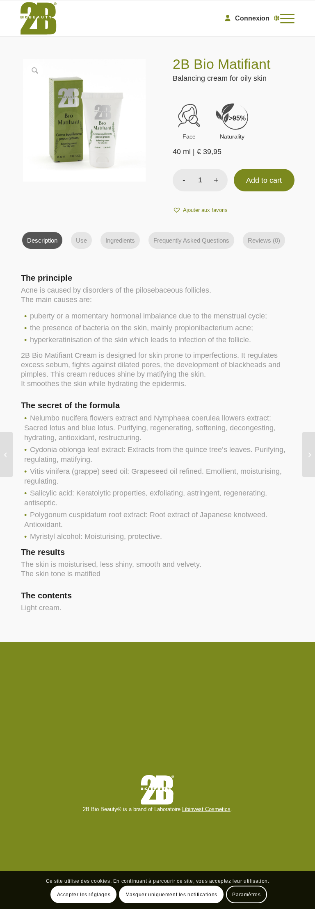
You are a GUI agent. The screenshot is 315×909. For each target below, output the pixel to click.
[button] (200, 210)
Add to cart (264, 180)
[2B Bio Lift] (6, 454)
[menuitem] (285, 18)
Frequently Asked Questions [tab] (191, 240)
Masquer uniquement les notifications (172, 895)
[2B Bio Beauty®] (39, 18)
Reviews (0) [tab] (264, 240)
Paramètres (246, 895)
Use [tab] (81, 240)
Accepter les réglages (84, 895)
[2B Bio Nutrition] (308, 454)
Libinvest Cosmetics (206, 809)
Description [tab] (42, 240)
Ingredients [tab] (120, 240)
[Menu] (285, 18)
